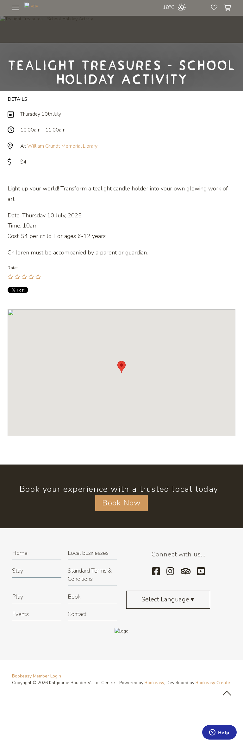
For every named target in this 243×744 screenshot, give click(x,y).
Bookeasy (154, 683)
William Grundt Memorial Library (62, 146)
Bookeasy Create (213, 683)
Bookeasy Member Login (36, 676)
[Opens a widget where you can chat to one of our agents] (219, 733)
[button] (121, 366)
